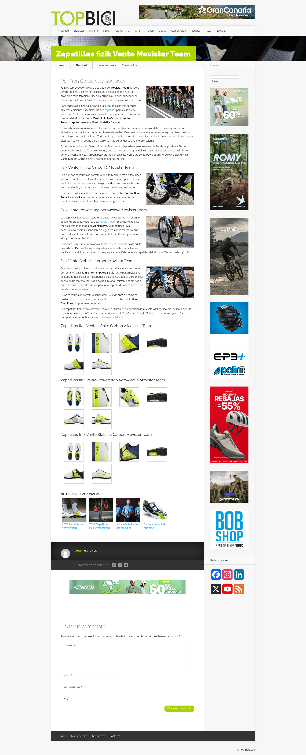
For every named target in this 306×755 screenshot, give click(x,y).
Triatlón (149, 30)
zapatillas (110, 110)
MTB (137, 30)
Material (93, 30)
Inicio (64, 736)
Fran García (81, 81)
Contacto (114, 736)
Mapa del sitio (79, 736)
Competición (178, 30)
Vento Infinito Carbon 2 (74, 183)
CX (129, 30)
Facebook (119, 565)
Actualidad (63, 30)
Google (113, 565)
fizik (86, 146)
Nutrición (221, 30)
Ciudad (162, 30)
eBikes (107, 30)
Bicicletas (79, 30)
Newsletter (98, 736)
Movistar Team (107, 221)
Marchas (195, 30)
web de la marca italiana (108, 317)
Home (61, 65)
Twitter (126, 565)
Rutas (208, 30)
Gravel (119, 30)
